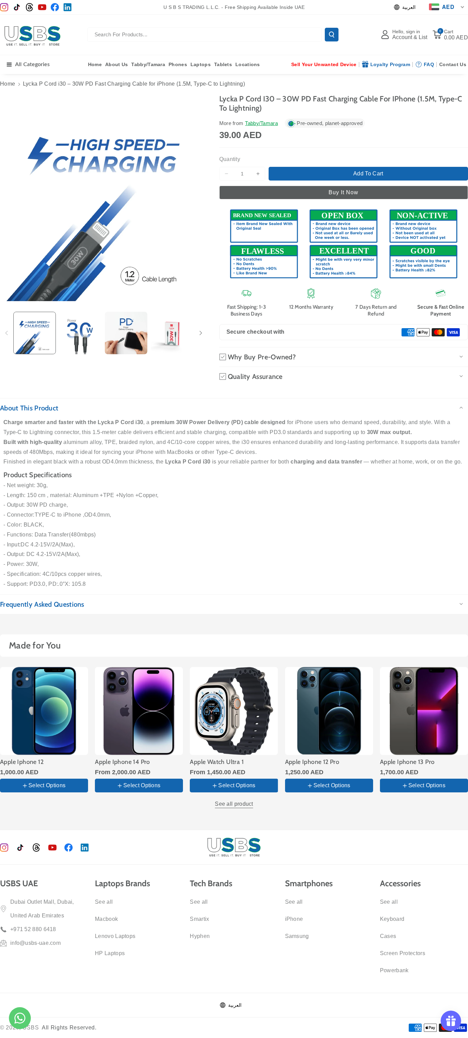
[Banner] (343, 243)
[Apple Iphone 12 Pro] (329, 711)
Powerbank (394, 970)
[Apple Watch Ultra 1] (234, 711)
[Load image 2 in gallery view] (80, 333)
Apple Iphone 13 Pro (407, 762)
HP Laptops (110, 953)
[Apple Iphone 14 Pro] (139, 711)
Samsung (297, 936)
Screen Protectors (402, 953)
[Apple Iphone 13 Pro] (424, 711)
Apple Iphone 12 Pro (312, 762)
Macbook (106, 919)
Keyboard (392, 919)
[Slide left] (6, 332)
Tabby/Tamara (261, 123)
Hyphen (200, 936)
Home (7, 84)
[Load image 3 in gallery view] (126, 333)
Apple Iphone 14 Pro (122, 762)
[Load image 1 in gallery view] (34, 333)
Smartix (199, 919)
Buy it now (343, 192)
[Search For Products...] (331, 34)
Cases (388, 936)
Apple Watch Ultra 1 (217, 762)
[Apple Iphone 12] (44, 711)
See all (104, 902)
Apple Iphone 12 (22, 762)
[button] (450, 34)
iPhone (294, 919)
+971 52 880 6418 (33, 929)
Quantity (229, 159)
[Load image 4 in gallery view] (172, 333)
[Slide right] (200, 332)
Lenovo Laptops (115, 936)
